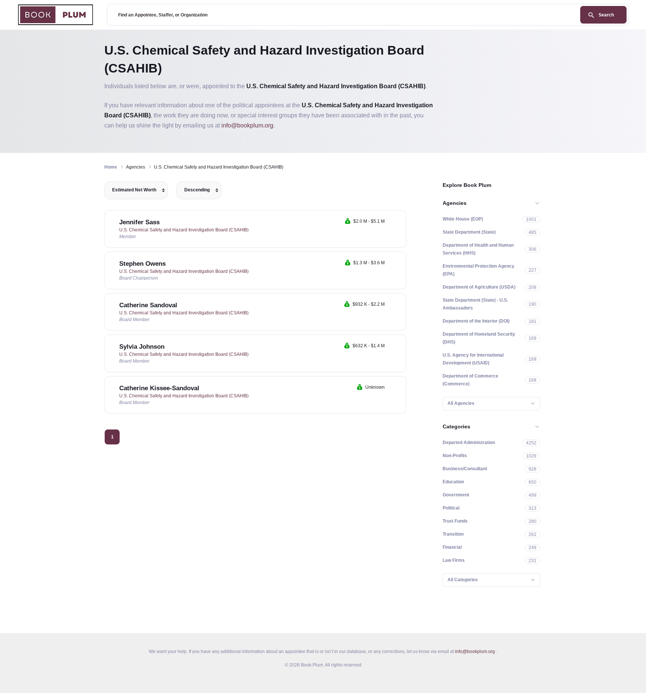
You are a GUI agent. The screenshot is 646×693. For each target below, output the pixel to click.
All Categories (462, 579)
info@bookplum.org (247, 125)
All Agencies (460, 403)
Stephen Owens (142, 263)
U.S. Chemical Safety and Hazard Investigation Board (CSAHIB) (184, 229)
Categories (456, 426)
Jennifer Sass (139, 222)
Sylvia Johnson (141, 346)
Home (110, 167)
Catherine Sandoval (148, 305)
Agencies (455, 203)
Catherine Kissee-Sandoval (159, 388)
